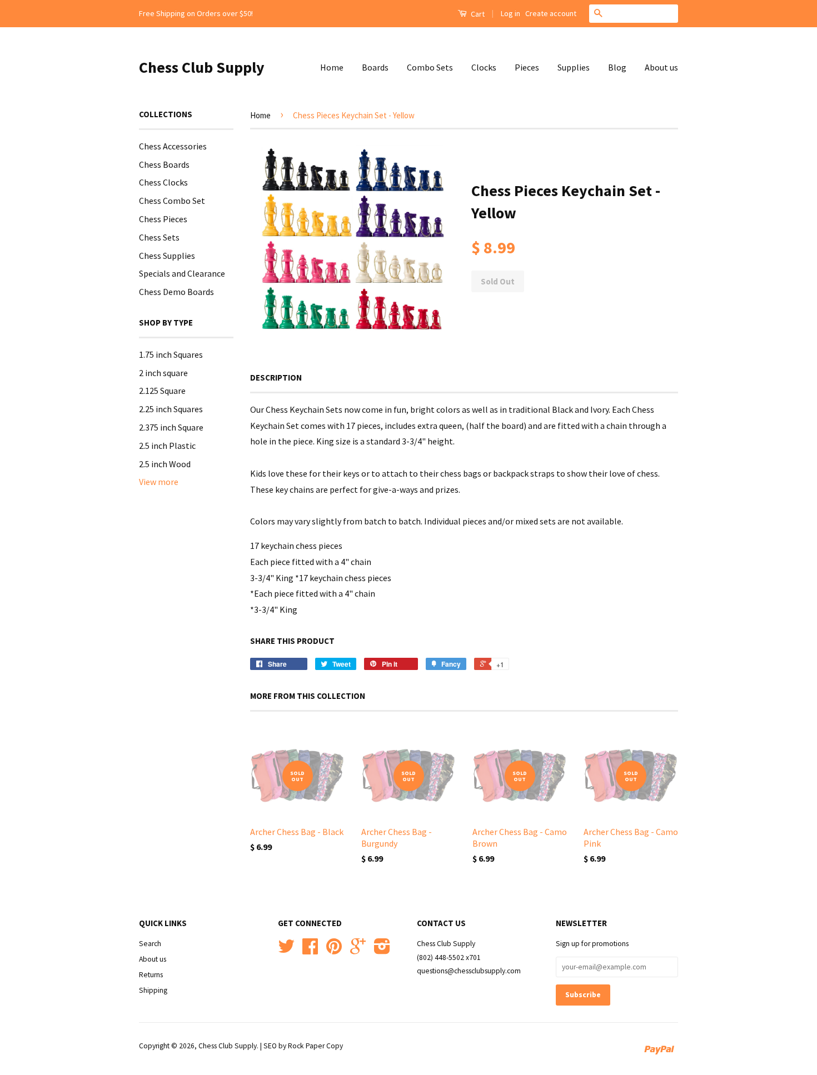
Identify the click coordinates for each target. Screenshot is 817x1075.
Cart (477, 14)
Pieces (527, 67)
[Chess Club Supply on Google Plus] (358, 950)
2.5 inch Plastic (167, 445)
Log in (510, 13)
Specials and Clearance (182, 273)
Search (150, 943)
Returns (151, 974)
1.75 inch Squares (171, 354)
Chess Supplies (167, 255)
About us (661, 67)
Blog (617, 67)
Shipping (153, 990)
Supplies (573, 67)
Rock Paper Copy (315, 1046)
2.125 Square (162, 390)
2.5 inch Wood (165, 463)
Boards (375, 67)
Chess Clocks (163, 182)
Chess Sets (159, 237)
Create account (550, 13)
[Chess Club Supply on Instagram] (382, 950)
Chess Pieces (163, 218)
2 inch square (163, 372)
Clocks (483, 67)
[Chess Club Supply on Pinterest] (334, 950)
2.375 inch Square (171, 427)
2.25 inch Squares (171, 408)
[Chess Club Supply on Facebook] (310, 950)
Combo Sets (430, 67)
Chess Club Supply (202, 67)
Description (276, 377)
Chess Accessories (173, 146)
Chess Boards (164, 164)
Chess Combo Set (172, 200)
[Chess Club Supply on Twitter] (286, 950)
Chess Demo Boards (176, 291)
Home (331, 67)
